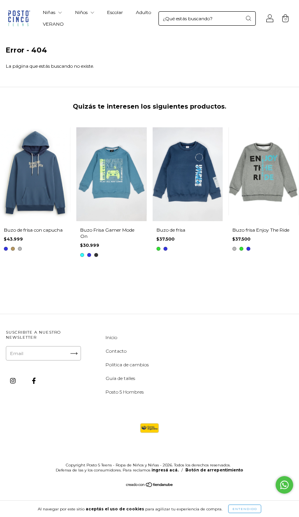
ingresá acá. (165, 470)
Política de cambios (127, 365)
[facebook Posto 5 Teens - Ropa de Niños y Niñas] (34, 380)
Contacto (116, 351)
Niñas (49, 12)
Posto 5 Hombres (125, 392)
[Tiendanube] (149, 486)
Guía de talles (120, 378)
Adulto (143, 12)
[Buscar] (248, 18)
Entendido (244, 509)
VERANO (53, 24)
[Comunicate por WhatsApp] (284, 485)
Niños (82, 12)
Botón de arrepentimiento (214, 470)
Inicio (111, 337)
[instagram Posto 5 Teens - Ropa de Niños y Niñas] (13, 380)
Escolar (115, 12)
